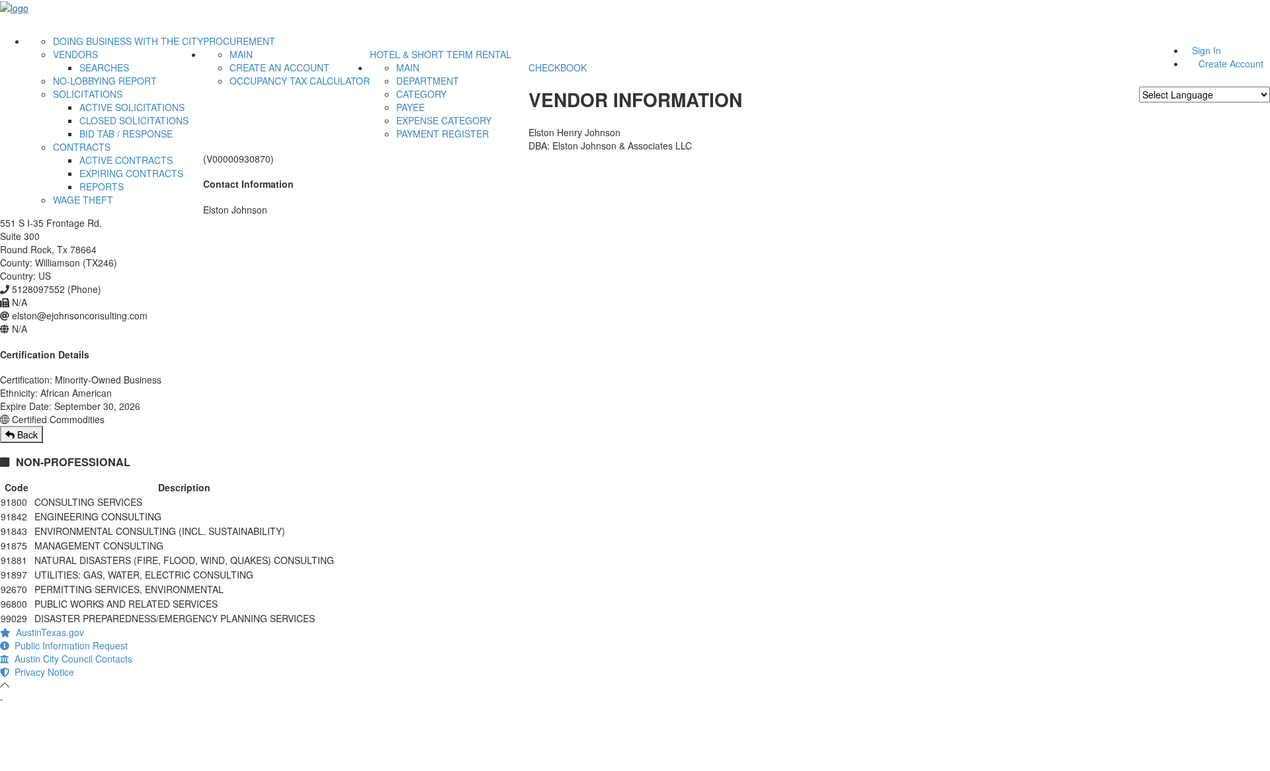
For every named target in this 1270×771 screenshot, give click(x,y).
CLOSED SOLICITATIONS (134, 120)
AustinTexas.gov (47, 632)
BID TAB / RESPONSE (126, 133)
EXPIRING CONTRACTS (131, 173)
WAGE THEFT (83, 199)
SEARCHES (104, 67)
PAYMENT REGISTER (442, 133)
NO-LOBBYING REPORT (105, 80)
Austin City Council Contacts (70, 658)
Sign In (1206, 50)
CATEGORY (421, 94)
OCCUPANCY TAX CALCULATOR (300, 80)
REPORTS (101, 186)
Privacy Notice (41, 671)
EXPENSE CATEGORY (443, 120)
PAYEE (410, 107)
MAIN (241, 54)
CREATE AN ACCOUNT (279, 67)
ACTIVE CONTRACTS (126, 160)
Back (26, 434)
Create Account (1231, 63)
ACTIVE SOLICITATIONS (132, 107)
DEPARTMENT (427, 80)
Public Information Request (68, 645)
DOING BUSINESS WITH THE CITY (128, 41)
